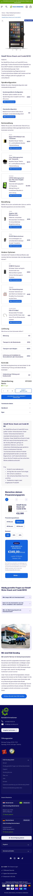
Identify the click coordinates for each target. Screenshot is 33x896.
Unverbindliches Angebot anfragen (16, 397)
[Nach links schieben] (13, 50)
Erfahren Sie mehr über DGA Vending (14, 696)
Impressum (28, 883)
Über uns (5, 775)
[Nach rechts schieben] (20, 50)
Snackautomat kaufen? (8, 15)
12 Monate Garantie (8, 870)
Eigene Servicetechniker (10, 873)
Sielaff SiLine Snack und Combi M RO (11, 17)
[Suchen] (6, 7)
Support (5, 769)
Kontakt (5, 781)
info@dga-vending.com (11, 724)
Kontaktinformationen (8, 883)
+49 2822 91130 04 (10, 721)
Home (3, 12)
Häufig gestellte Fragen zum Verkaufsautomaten (16, 766)
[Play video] (15, 636)
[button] (30, 7)
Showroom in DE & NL (9, 876)
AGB (20, 882)
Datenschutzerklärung (12, 882)
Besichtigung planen (17, 837)
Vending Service (7, 772)
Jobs (4, 778)
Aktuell (5, 763)
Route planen (9, 814)
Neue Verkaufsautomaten (13, 12)
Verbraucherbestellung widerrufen (12, 787)
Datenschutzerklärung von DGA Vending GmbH (16, 784)
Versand (25, 882)
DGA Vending (12, 892)
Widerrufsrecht (19, 883)
